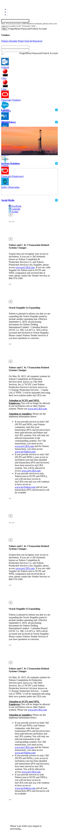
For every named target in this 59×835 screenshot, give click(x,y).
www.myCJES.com (24, 267)
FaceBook (16, 206)
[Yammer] (5, 116)
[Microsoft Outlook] (5, 61)
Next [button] (4, 29)
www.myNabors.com (25, 451)
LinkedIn (15, 209)
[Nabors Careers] (5, 159)
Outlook (5, 67)
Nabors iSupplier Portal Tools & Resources (21, 41)
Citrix (4, 78)
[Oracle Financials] (5, 94)
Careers (4, 165)
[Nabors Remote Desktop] (5, 72)
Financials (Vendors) (11, 100)
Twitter (14, 211)
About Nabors (8, 122)
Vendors (5, 35)
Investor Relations (10, 163)
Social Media (7, 200)
